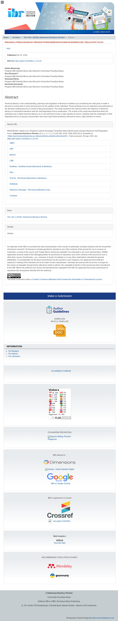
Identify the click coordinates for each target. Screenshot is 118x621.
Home (6, 37)
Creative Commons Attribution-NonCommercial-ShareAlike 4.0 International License (67, 279)
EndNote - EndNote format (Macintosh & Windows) (31, 166)
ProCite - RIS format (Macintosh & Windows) (28, 178)
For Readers (13, 351)
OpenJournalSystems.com (103, 618)
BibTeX (13, 155)
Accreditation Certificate (61, 371)
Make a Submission (60, 296)
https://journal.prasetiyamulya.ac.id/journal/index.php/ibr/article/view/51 (37, 136)
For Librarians (14, 356)
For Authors (13, 354)
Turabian (13, 196)
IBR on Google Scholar (60, 483)
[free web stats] (59, 540)
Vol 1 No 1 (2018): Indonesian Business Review (44, 37)
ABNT (12, 143)
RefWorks (14, 184)
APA (11, 149)
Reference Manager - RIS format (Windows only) (30, 190)
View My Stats (59, 543)
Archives (16, 37)
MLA (12, 172)
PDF (8, 49)
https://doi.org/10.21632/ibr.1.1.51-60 (26, 61)
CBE (12, 161)
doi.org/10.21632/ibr (61, 521)
